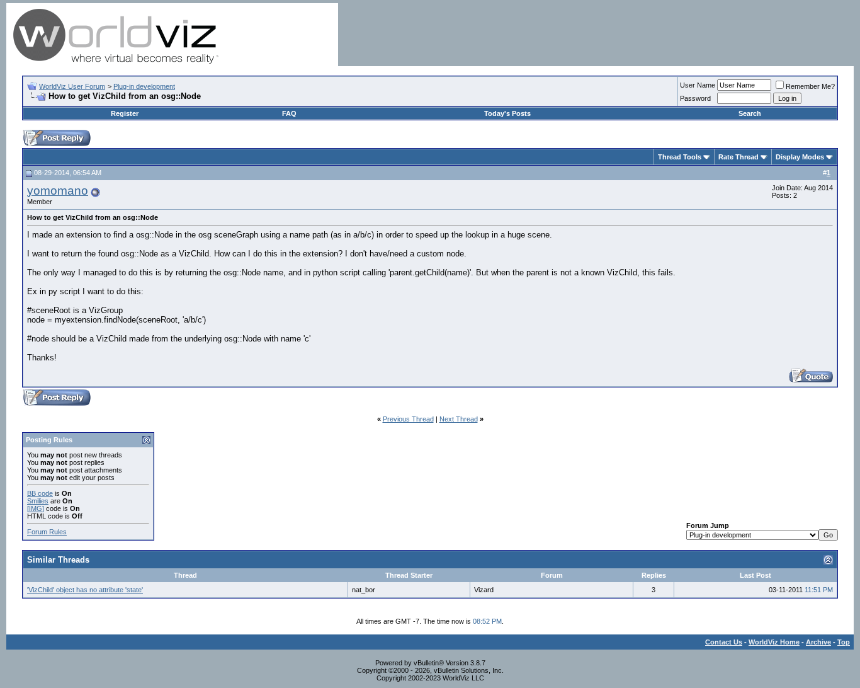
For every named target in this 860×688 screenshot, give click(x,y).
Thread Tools (679, 157)
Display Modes (800, 157)
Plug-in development (144, 86)
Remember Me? (810, 86)
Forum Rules (47, 532)
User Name (697, 85)
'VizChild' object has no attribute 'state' (85, 589)
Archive (818, 642)
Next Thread (458, 419)
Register (125, 113)
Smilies (37, 501)
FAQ (289, 113)
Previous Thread (408, 419)
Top (843, 642)
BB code (40, 493)
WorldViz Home (774, 642)
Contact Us (723, 642)
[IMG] (35, 508)
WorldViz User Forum (72, 86)
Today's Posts (507, 113)
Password (695, 98)
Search (749, 113)
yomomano (57, 190)
